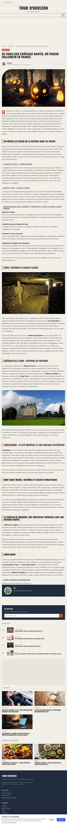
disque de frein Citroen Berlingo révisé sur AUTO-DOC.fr (23, 191)
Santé (3, 810)
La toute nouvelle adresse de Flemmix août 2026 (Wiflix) (28, 631)
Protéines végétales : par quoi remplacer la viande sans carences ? (47, 763)
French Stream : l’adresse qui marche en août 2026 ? (28, 646)
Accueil (4, 46)
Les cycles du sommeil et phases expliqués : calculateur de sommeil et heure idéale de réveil (38, 654)
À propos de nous (6, 793)
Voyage (4, 806)
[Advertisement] (33, 29)
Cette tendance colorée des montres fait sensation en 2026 (29, 638)
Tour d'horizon (33, 8)
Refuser (52, 819)
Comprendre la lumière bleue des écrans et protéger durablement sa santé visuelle (16, 734)
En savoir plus (12, 822)
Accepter (61, 819)
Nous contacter (6, 795)
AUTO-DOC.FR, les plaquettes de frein (36, 173)
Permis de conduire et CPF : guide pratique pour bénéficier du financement (17, 711)
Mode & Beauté (6, 808)
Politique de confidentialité (9, 797)
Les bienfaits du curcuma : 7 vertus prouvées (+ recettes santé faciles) (16, 763)
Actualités (11, 46)
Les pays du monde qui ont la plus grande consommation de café (47, 711)
